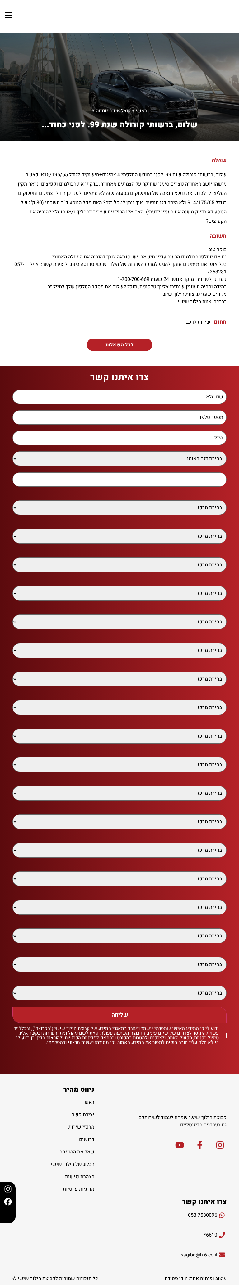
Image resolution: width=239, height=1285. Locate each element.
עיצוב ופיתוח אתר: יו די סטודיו (196, 1278)
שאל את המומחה (113, 111)
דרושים (86, 1139)
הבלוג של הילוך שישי (72, 1164)
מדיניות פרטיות (78, 1189)
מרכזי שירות (81, 1127)
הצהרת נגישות (79, 1177)
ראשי (141, 111)
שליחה (119, 1015)
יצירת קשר (83, 1115)
